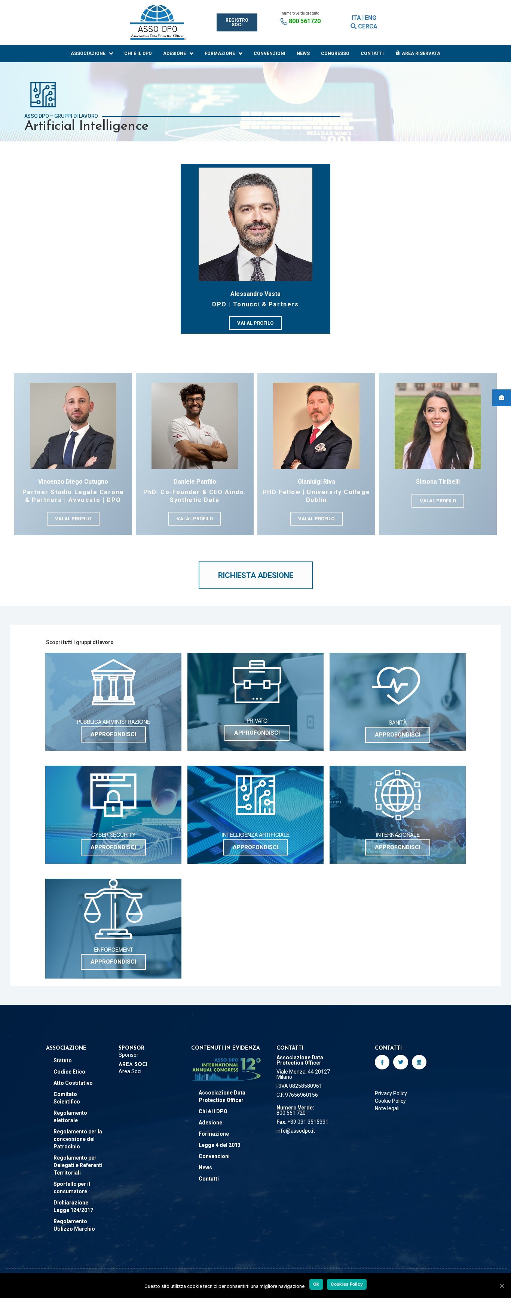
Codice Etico (69, 1072)
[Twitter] (400, 1062)
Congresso (335, 53)
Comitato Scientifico (66, 1098)
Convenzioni (269, 53)
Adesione (174, 53)
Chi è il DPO (138, 53)
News (303, 53)
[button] (237, 22)
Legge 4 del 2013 (220, 1145)
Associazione (88, 53)
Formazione (220, 53)
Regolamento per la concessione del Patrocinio (77, 1139)
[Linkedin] (419, 1062)
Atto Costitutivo (73, 1083)
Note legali (387, 1108)
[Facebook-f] (382, 1062)
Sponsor (128, 1055)
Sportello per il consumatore (71, 1187)
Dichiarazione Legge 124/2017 (73, 1206)
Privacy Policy (391, 1093)
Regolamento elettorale (70, 1116)
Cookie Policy (390, 1101)
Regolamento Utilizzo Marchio (74, 1225)
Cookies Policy (347, 1284)
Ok (316, 1284)
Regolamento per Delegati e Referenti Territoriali (77, 1165)
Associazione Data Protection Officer (222, 1096)
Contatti (372, 53)
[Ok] (501, 1285)
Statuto (62, 1060)
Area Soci (130, 1071)
